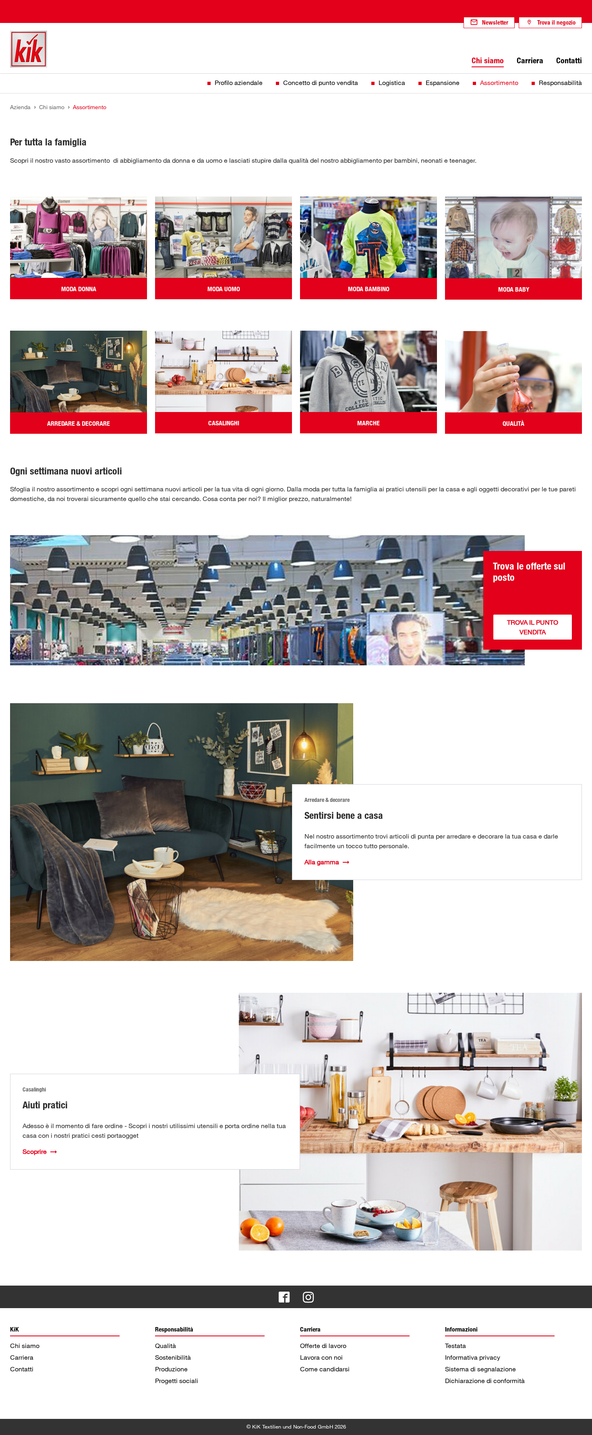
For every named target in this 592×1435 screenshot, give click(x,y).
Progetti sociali (176, 1381)
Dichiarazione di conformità (485, 1381)
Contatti (21, 1369)
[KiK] (28, 49)
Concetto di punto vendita (320, 83)
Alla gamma (321, 862)
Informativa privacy (472, 1357)
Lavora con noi (321, 1357)
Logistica (392, 83)
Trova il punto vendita (532, 627)
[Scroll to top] (578, 1421)
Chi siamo (24, 1346)
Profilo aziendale (239, 83)
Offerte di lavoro (323, 1346)
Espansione (443, 83)
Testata (455, 1346)
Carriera (21, 1357)
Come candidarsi (325, 1369)
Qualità (165, 1346)
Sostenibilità (173, 1357)
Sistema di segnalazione (480, 1369)
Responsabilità (560, 83)
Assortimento (499, 83)
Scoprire (35, 1151)
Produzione (171, 1369)
